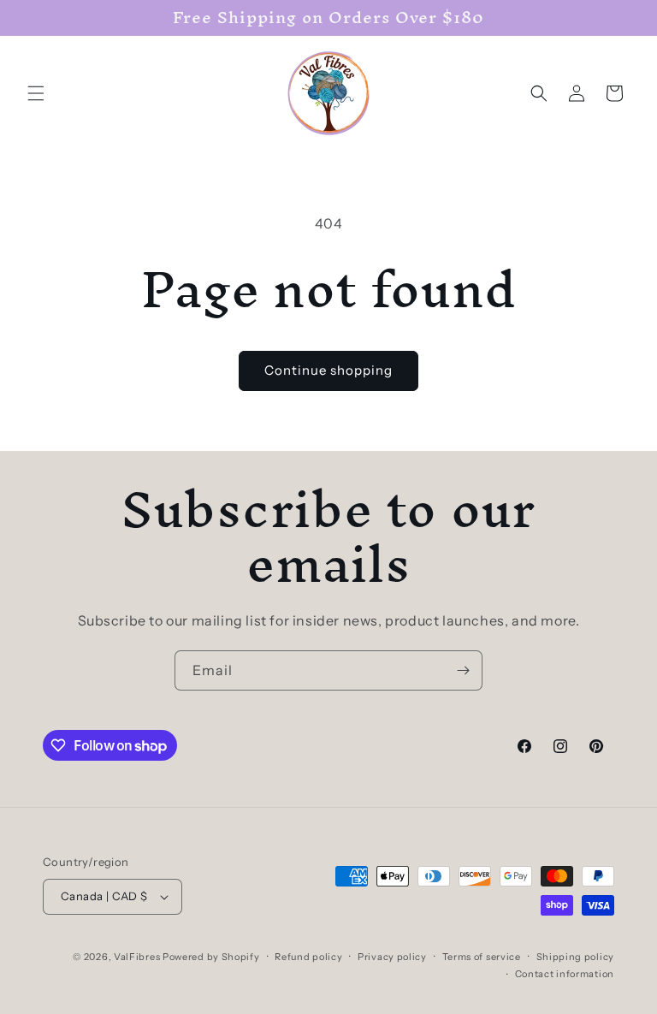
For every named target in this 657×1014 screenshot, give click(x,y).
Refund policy (308, 957)
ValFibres (137, 957)
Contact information (564, 974)
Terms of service (481, 957)
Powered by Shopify (211, 957)
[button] (36, 93)
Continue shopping (328, 370)
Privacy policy (392, 957)
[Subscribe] (463, 670)
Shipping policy (575, 957)
